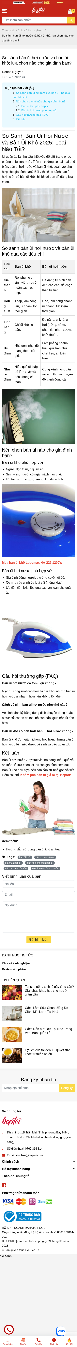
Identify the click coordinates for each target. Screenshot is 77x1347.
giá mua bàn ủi (13, 862)
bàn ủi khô (24, 857)
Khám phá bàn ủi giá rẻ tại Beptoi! (45, 775)
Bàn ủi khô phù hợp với (35, 106)
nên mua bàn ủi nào (16, 868)
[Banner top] (38, 2)
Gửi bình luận (38, 939)
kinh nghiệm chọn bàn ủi (40, 862)
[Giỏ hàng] (70, 12)
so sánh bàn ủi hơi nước (45, 868)
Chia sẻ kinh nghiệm (16, 963)
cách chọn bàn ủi (45, 857)
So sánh (6, 1256)
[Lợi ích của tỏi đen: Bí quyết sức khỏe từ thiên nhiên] (12, 1055)
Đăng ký (67, 1088)
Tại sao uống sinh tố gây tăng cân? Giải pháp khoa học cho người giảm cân (49, 990)
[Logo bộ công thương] (21, 1216)
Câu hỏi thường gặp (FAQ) (32, 114)
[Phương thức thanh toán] (27, 1202)
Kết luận (21, 119)
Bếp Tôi (35, 1249)
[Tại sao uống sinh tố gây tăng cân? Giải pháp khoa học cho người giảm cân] (12, 992)
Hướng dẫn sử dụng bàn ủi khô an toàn (33, 849)
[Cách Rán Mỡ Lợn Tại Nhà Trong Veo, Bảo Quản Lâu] (12, 1034)
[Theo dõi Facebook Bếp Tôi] (4, 1185)
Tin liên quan (13, 980)
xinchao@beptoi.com (29, 1155)
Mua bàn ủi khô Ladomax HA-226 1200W (32, 562)
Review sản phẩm (14, 969)
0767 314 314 (33, 1148)
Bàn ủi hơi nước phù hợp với (39, 110)
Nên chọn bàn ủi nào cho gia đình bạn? (40, 101)
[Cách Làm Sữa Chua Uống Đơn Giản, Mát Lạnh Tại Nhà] (12, 1013)
